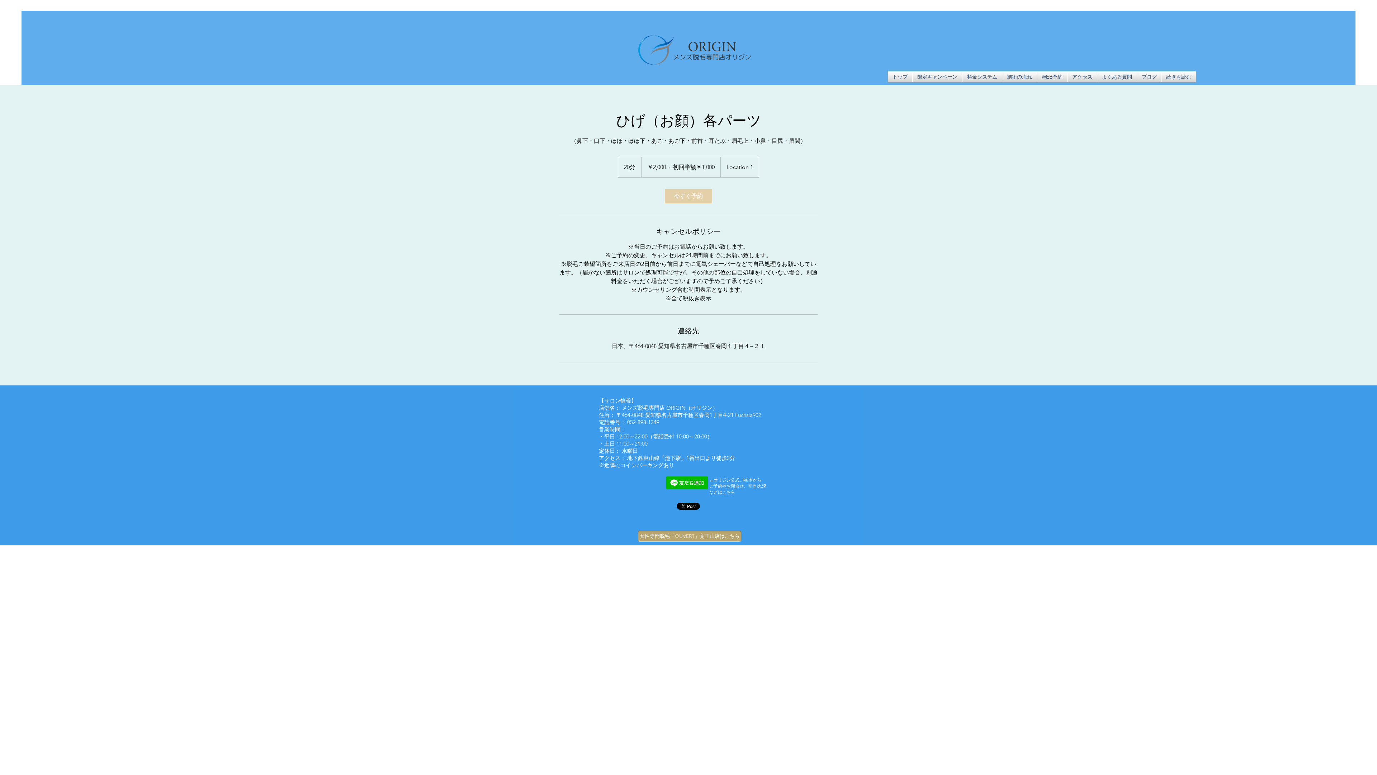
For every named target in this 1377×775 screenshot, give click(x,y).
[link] (688, 196)
